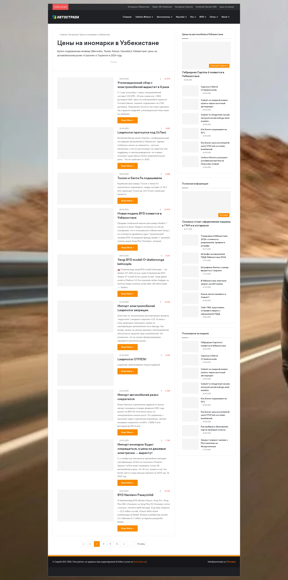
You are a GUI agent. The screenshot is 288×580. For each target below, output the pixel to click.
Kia (192, 17)
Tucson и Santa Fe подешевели (139, 178)
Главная (127, 17)
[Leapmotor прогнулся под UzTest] (85, 143)
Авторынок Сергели (184, 7)
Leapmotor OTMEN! (131, 359)
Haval (224, 17)
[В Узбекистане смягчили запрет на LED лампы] (190, 284)
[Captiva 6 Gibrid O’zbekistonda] (190, 91)
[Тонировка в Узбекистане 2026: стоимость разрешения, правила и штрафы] (190, 240)
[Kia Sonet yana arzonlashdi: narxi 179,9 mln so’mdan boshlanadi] (190, 147)
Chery (213, 17)
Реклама (231, 562)
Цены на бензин (227, 7)
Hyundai (180, 17)
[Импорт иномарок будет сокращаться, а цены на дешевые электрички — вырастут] (85, 455)
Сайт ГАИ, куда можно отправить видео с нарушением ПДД (212, 311)
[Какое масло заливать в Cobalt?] (190, 298)
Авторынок (73, 34)
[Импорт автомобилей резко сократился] (85, 405)
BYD (202, 17)
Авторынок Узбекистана (138, 7)
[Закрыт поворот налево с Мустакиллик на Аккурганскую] (190, 444)
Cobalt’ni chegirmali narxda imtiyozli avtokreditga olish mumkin (215, 118)
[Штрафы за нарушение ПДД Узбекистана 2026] (190, 258)
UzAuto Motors (143, 17)
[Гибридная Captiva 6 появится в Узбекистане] (190, 346)
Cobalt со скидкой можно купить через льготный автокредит (214, 103)
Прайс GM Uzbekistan (162, 7)
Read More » (127, 120)
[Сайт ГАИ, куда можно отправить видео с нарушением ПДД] (190, 311)
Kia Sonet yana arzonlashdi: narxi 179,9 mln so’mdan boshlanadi (215, 146)
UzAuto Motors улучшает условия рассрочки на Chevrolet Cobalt (214, 161)
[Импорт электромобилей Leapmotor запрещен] (85, 316)
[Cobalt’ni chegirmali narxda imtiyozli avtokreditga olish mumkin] (190, 118)
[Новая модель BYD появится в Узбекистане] (85, 224)
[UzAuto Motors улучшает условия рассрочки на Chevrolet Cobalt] (190, 161)
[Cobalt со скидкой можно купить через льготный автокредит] (190, 104)
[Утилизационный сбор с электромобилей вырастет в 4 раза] (85, 93)
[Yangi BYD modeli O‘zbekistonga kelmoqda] (85, 270)
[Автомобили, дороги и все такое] (65, 16)
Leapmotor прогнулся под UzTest (141, 132)
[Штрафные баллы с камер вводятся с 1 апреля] (190, 271)
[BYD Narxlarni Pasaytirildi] (85, 505)
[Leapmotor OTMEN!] (85, 370)
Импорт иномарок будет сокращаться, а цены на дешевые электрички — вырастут (141, 449)
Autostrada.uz (140, 562)
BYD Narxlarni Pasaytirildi (135, 495)
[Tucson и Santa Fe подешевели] (85, 188)
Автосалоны (163, 17)
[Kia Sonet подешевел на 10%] (190, 133)
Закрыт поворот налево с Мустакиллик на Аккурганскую (214, 443)
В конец (141, 544)
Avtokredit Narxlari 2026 (206, 7)
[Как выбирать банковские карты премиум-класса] (190, 430)
